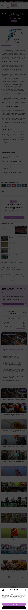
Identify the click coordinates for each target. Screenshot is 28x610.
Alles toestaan (14, 604)
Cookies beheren (14, 607)
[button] (25, 590)
